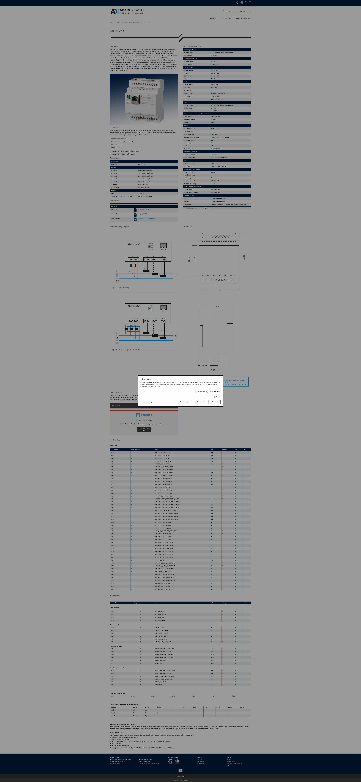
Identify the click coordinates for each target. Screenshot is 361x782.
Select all (215, 402)
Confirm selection (200, 402)
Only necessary (183, 402)
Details (218, 397)
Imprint (152, 402)
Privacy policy (144, 402)
